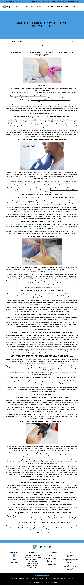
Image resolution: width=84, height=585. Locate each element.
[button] (72, 41)
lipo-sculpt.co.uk (42, 582)
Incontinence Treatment (63, 6)
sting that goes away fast (34, 302)
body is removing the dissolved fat (65, 346)
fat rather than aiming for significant (50, 131)
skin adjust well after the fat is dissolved (63, 278)
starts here (58, 476)
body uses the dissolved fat (60, 311)
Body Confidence (70, 555)
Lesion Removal (50, 6)
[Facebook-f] (14, 555)
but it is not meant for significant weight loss (64, 190)
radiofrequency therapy (31, 448)
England (37, 575)
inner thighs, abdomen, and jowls (49, 132)
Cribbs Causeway (14, 578)
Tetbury (65, 578)
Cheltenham (42, 578)
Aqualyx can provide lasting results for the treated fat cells (28, 96)
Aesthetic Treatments (37, 6)
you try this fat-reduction (64, 110)
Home (23, 6)
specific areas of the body (43, 90)
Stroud (61, 578)
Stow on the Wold (55, 578)
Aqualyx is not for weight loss (21, 276)
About (27, 6)
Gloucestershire (44, 575)
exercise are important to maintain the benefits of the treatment (50, 100)
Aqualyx (30, 201)
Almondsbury (21, 578)
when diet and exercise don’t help (60, 105)
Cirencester (48, 578)
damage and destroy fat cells (21, 216)
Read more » (70, 556)
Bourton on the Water (34, 578)
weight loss (64, 131)
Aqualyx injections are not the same (18, 214)
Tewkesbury (70, 578)
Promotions (76, 6)
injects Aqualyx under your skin (29, 181)
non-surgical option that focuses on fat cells (25, 107)
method (74, 110)
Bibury (27, 578)
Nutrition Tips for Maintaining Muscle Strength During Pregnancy (70, 566)
